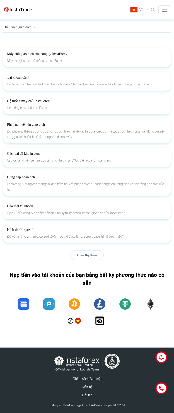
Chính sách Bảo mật (87, 379)
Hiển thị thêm (87, 255)
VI (141, 9)
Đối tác (87, 395)
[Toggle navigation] (164, 9)
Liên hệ (87, 387)
